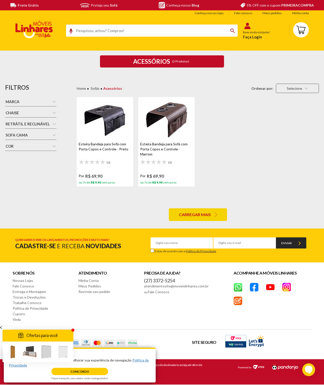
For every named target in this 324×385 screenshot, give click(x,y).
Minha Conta (88, 280)
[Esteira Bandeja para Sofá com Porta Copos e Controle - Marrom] (166, 119)
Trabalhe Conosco (27, 303)
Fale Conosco (23, 286)
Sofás (95, 88)
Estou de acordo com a (185, 251)
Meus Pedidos (89, 286)
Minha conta (300, 13)
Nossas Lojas (23, 280)
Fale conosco (243, 13)
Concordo (79, 371)
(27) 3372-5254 (159, 280)
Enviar (286, 243)
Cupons (19, 314)
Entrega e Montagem (29, 291)
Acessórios (112, 88)
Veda (17, 319)
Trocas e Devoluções (29, 297)
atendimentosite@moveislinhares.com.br (176, 286)
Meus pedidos (272, 13)
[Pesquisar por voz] (69, 32)
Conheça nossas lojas (209, 13)
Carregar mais (195, 214)
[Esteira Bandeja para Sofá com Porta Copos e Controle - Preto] (105, 119)
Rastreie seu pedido (94, 291)
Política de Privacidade (201, 251)
